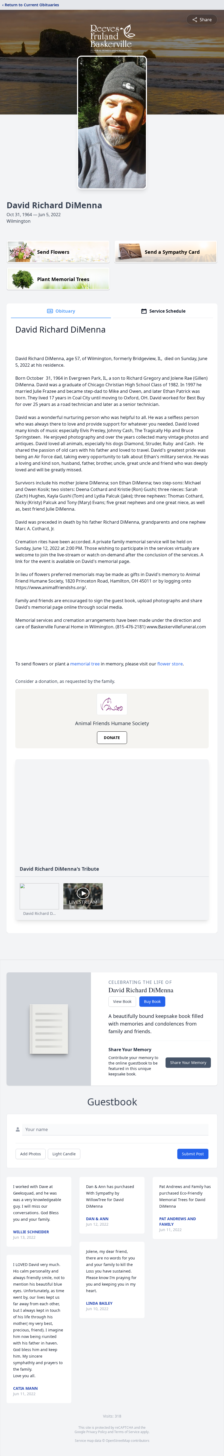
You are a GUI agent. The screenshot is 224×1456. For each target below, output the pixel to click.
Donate (112, 737)
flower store (170, 664)
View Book (122, 1001)
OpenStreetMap (118, 1440)
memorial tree (85, 664)
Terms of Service (127, 1432)
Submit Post (193, 1153)
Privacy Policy (96, 1432)
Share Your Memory (188, 1062)
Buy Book (152, 1001)
